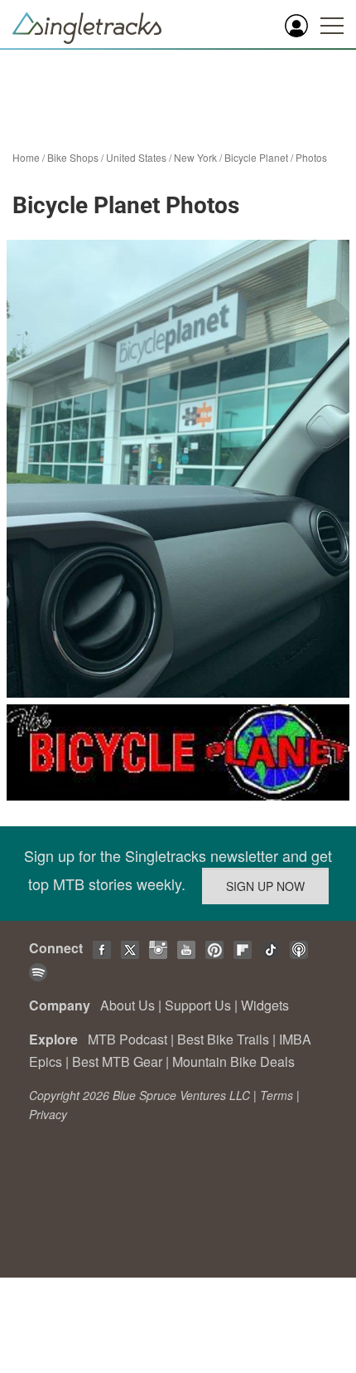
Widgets (265, 1005)
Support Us (198, 1005)
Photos (311, 157)
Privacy (48, 1114)
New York (195, 157)
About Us (127, 1005)
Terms (276, 1095)
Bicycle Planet (256, 157)
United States (136, 157)
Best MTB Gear (117, 1061)
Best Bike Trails (223, 1039)
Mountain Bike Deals (233, 1061)
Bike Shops (73, 157)
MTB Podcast (127, 1039)
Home (26, 157)
